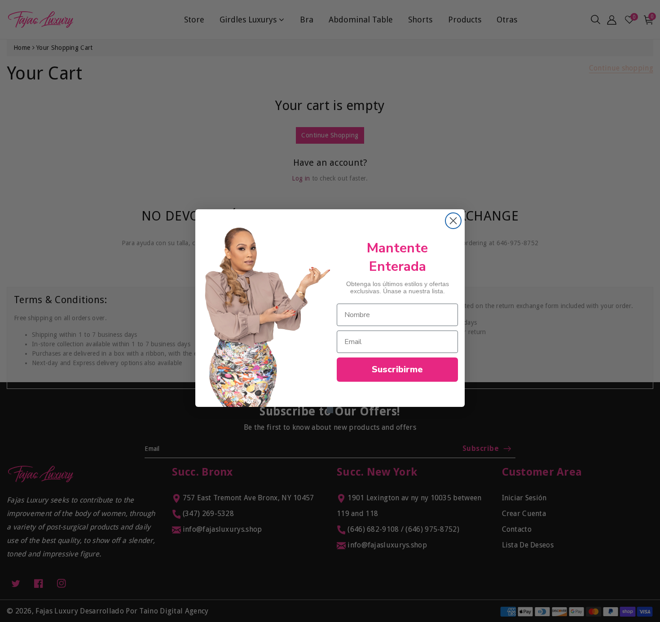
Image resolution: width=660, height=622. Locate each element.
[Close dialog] (453, 221)
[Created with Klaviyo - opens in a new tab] (330, 410)
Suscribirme (397, 369)
